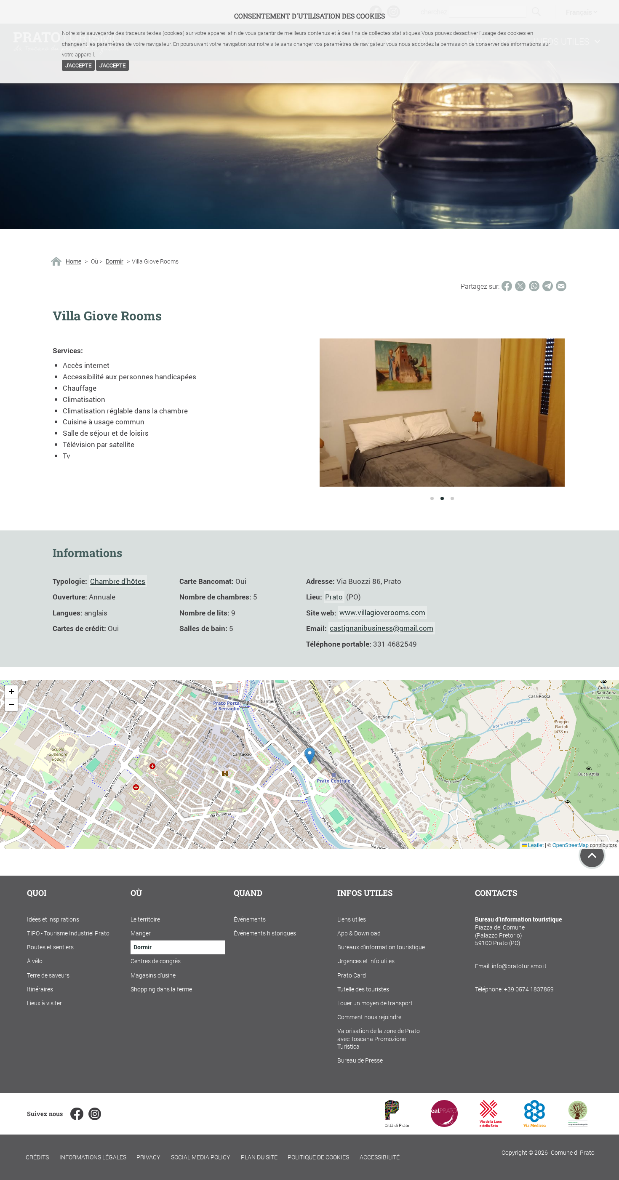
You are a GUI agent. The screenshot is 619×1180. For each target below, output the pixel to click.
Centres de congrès (156, 961)
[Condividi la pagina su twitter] (520, 286)
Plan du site (259, 1157)
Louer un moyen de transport (375, 1003)
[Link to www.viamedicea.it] (534, 1124)
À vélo (35, 961)
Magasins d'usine (153, 975)
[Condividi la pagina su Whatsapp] (534, 286)
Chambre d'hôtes (117, 581)
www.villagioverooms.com (382, 613)
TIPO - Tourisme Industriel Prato (68, 933)
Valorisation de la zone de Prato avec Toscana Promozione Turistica (378, 1038)
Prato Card (351, 975)
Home (73, 261)
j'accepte (78, 65)
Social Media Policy (200, 1157)
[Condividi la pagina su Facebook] (507, 286)
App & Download (359, 933)
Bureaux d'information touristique (381, 947)
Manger (141, 933)
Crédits (37, 1157)
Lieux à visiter (44, 1003)
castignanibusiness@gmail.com (381, 628)
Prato (334, 597)
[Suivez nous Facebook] (76, 1114)
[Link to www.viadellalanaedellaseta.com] (491, 1124)
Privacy (148, 1157)
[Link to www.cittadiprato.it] (397, 1124)
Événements (250, 919)
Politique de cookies (318, 1157)
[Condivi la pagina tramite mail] (561, 286)
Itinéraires (40, 989)
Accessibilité (380, 1157)
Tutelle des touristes (363, 989)
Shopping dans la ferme (161, 989)
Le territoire (145, 919)
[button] (309, 755)
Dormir (114, 261)
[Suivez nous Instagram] (94, 1114)
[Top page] (592, 855)
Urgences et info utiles (366, 961)
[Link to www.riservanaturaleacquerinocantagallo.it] (578, 1124)
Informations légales (92, 1157)
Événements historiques (265, 933)
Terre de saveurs (48, 975)
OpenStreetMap (570, 844)
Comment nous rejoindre (369, 1017)
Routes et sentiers (50, 947)
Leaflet (535, 844)
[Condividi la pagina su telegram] (547, 286)
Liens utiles (351, 919)
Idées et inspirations (53, 919)
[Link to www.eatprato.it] (444, 1124)
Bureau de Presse (360, 1060)
